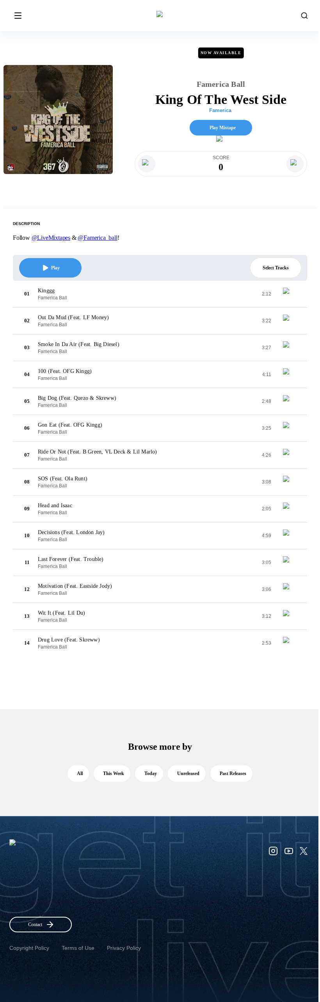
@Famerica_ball (97, 237)
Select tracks (276, 268)
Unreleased (188, 773)
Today (150, 773)
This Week (113, 773)
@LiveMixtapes (51, 237)
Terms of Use (78, 948)
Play (55, 268)
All (80, 773)
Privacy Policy (124, 948)
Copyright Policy (29, 948)
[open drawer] (18, 15)
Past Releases (233, 773)
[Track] (289, 293)
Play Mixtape (223, 127)
